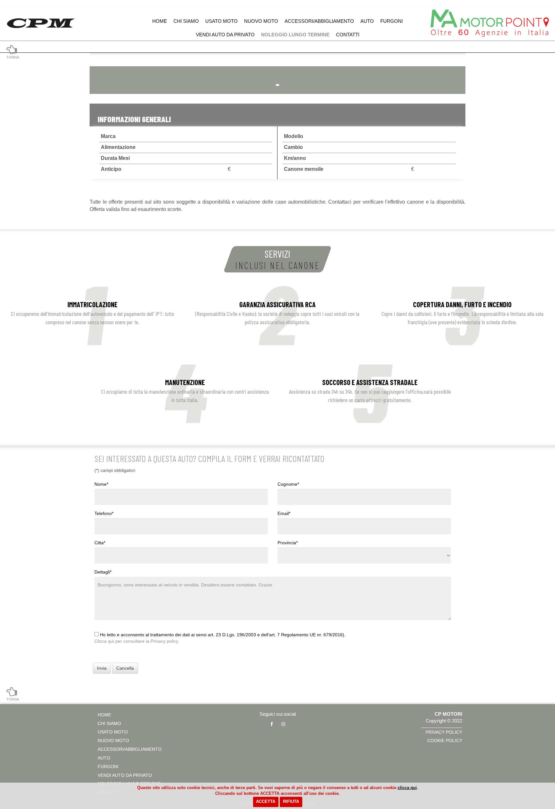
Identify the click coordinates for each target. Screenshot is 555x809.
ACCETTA (265, 801)
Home (159, 21)
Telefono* (103, 513)
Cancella (125, 668)
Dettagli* (102, 572)
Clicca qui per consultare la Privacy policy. (136, 641)
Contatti (347, 34)
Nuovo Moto (261, 21)
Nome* (101, 484)
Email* (284, 513)
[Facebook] (271, 724)
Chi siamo (186, 21)
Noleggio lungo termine (295, 34)
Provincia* (288, 542)
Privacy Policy (444, 732)
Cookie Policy (444, 740)
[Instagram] (283, 724)
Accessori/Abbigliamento (319, 21)
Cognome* (288, 484)
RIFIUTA (291, 801)
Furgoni (391, 21)
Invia (102, 668)
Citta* (99, 542)
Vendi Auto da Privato (225, 34)
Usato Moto (221, 21)
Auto (367, 21)
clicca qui (407, 787)
